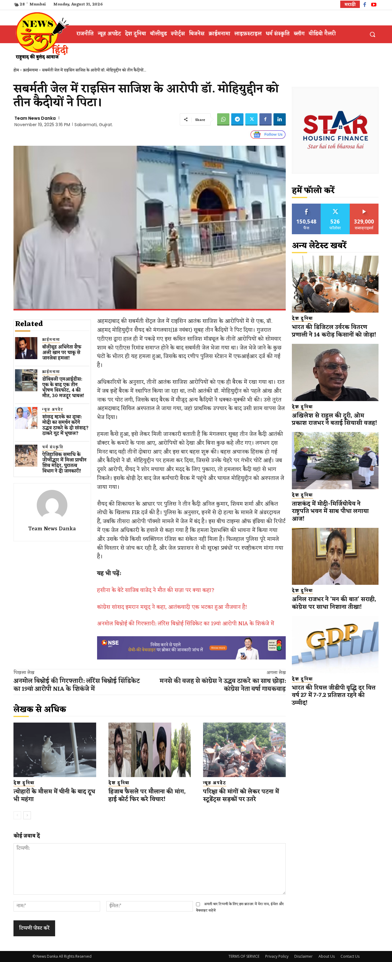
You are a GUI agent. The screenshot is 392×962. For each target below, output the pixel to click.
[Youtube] (374, 5)
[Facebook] (364, 5)
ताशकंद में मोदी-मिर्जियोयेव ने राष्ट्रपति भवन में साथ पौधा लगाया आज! (330, 511)
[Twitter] (251, 119)
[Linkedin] (279, 119)
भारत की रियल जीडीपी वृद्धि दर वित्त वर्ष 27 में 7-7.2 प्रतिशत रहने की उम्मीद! (333, 695)
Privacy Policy (276, 956)
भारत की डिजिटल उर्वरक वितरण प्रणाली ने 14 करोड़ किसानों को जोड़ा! (334, 331)
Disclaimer (303, 956)
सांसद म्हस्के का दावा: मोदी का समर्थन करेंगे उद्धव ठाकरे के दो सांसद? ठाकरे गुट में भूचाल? (65, 425)
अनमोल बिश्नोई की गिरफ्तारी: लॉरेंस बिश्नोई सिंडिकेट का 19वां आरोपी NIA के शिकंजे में (185, 624)
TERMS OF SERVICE (243, 956)
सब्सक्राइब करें (364, 206)
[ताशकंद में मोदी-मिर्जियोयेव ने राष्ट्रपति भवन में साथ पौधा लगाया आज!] (335, 460)
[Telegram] (237, 119)
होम (16, 70)
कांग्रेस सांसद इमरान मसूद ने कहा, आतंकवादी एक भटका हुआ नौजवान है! (172, 607)
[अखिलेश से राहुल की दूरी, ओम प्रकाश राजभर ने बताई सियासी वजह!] (335, 372)
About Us (326, 956)
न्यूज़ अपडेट (52, 410)
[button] (372, 34)
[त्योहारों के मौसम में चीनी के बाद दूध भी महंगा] (54, 750)
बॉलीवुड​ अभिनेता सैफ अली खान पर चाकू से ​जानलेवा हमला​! (61, 353)
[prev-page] (17, 815)
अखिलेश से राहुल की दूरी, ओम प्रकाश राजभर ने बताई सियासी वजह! (334, 420)
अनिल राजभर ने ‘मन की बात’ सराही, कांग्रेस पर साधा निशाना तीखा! (334, 603)
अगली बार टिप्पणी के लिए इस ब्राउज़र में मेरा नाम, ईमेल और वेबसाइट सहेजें (240, 907)
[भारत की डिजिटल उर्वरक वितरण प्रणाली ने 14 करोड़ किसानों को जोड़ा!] (335, 284)
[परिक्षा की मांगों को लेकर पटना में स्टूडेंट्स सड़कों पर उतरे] (244, 750)
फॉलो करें (335, 206)
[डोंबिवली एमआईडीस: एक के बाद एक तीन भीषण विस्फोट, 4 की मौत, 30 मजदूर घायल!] (26, 380)
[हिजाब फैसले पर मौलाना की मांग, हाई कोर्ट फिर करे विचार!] (149, 750)
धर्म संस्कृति (52, 447)
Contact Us (350, 956)
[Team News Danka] (52, 505)
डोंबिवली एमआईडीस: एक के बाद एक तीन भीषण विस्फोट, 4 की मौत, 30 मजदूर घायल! (63, 387)
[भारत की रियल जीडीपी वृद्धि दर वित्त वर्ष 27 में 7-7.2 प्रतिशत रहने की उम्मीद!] (335, 644)
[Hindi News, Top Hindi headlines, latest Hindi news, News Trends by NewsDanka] (41, 36)
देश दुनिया (24, 783)
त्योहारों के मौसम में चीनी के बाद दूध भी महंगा (54, 796)
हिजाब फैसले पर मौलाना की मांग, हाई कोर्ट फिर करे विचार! (147, 796)
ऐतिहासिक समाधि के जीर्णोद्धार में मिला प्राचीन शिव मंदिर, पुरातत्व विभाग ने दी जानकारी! (64, 463)
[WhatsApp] (223, 119)
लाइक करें (306, 206)
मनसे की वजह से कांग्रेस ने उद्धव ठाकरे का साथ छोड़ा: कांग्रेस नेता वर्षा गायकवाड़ (223, 685)
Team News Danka (35, 118)
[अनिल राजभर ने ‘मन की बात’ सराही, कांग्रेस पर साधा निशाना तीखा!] (335, 556)
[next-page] (27, 815)
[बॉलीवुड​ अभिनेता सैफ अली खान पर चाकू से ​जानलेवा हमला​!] (26, 348)
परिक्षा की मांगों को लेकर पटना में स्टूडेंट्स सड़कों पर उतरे (241, 796)
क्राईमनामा (30, 70)
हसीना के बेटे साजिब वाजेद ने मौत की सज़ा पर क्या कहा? (156, 590)
